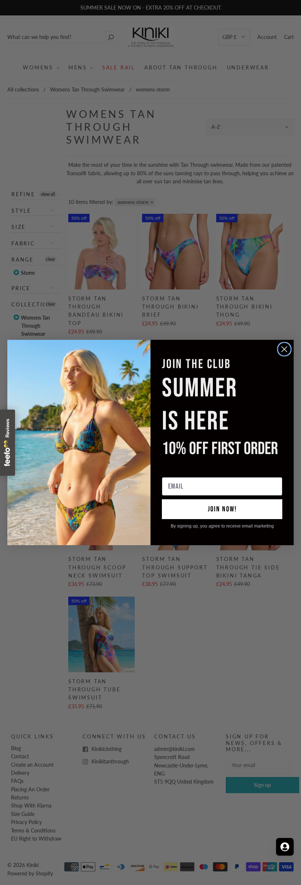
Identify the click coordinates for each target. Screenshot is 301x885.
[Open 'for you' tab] (285, 847)
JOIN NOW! (222, 509)
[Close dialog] (284, 349)
